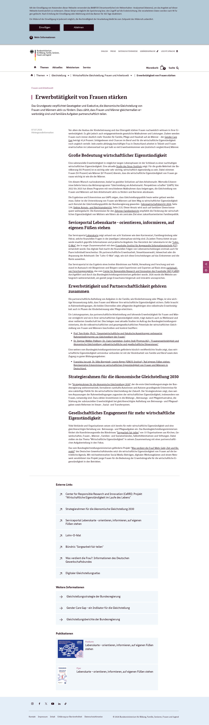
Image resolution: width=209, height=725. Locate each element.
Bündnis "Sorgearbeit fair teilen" (85, 546)
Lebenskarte (92, 235)
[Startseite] (32, 76)
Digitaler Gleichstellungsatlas (83, 573)
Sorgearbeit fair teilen (128, 432)
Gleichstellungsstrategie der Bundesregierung (93, 596)
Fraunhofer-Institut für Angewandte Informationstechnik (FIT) (146, 245)
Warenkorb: (155, 67)
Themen (44, 67)
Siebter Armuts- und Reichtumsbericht (92, 207)
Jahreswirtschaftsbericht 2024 (156, 204)
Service (87, 67)
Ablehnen (79, 27)
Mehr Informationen (44, 37)
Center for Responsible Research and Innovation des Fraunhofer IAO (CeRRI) (141, 271)
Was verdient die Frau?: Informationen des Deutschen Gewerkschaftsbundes (97, 559)
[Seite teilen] (206, 264)
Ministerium (72, 67)
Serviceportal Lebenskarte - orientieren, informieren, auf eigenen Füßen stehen (103, 522)
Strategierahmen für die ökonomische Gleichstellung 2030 (101, 384)
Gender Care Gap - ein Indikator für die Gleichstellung (98, 608)
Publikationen (64, 633)
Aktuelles (57, 67)
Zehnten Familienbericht (127, 211)
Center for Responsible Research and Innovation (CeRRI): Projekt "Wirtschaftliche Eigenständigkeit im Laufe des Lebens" (104, 495)
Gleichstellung (59, 75)
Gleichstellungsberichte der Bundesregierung (93, 619)
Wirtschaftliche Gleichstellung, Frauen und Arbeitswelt (101, 75)
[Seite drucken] (206, 270)
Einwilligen (44, 27)
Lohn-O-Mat (73, 535)
